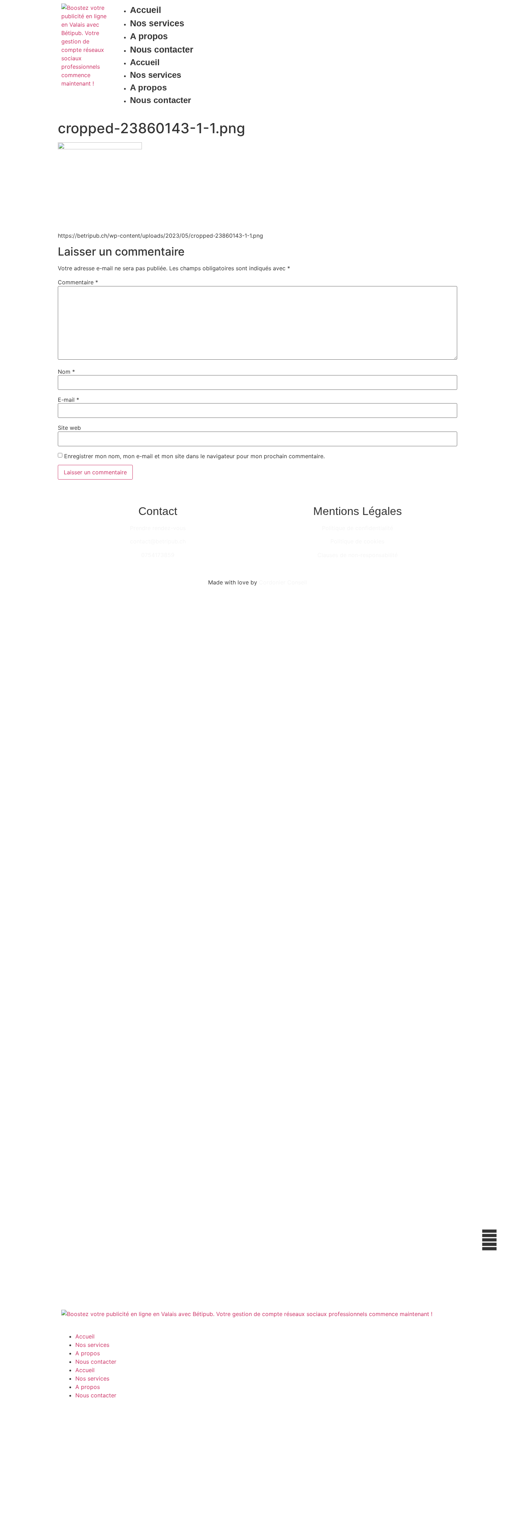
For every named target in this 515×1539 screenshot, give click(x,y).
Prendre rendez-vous (158, 527)
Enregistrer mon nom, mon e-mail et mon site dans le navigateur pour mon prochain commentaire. (194, 456)
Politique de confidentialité (357, 527)
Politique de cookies (357, 541)
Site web (69, 427)
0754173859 (157, 554)
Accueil (145, 10)
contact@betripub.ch (158, 541)
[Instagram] (443, 57)
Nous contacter (161, 49)
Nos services (157, 23)
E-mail (68, 399)
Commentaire (78, 282)
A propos (149, 36)
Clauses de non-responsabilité (357, 554)
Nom (66, 371)
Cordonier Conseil (283, 582)
